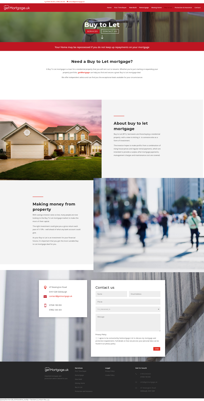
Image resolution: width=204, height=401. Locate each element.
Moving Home (156, 8)
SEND (157, 349)
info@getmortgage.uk (148, 382)
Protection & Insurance (183, 8)
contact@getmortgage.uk (60, 296)
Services (92, 31)
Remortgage (144, 8)
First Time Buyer (120, 8)
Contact (198, 8)
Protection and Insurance (83, 391)
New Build (133, 8)
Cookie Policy (109, 375)
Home (109, 8)
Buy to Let (168, 8)
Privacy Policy (110, 371)
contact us (110, 31)
